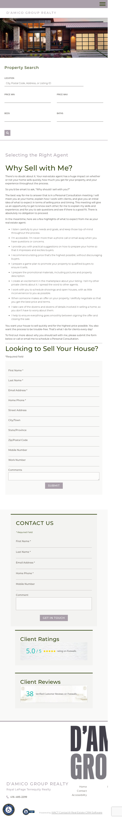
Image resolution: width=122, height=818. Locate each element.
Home (83, 786)
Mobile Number (17, 450)
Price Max (62, 94)
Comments (15, 470)
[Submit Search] (7, 133)
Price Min (9, 94)
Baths (60, 113)
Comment (22, 595)
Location (9, 78)
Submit (54, 485)
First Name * (15, 370)
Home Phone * (17, 400)
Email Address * (17, 390)
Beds (7, 113)
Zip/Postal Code (18, 440)
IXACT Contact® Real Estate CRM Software (76, 812)
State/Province (17, 430)
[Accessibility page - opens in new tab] (28, 813)
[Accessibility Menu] (8, 809)
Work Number (17, 460)
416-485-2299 (18, 797)
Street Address (17, 410)
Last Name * (15, 380)
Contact (82, 790)
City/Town (14, 420)
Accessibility (79, 795)
